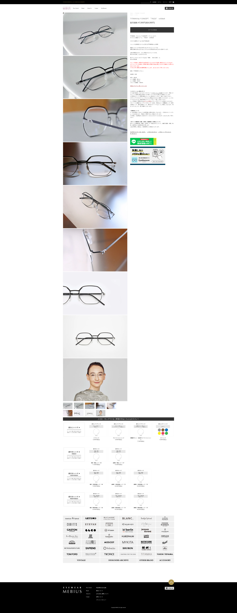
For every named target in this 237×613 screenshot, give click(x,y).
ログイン (159, 2)
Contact (96, 8)
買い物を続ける (133, 133)
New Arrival (76, 8)
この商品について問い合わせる (164, 132)
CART (171, 2)
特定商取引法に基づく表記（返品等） (138, 132)
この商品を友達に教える (152, 132)
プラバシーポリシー (101, 600)
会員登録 (154, 2)
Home (131, 13)
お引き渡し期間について (102, 593)
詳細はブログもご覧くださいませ (138, 86)
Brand (83, 8)
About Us (89, 8)
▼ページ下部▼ (147, 101)
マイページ (165, 2)
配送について (99, 590)
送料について (99, 596)
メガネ (136, 14)
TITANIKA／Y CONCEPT (140, 13)
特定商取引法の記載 (101, 587)
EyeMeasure (104, 8)
